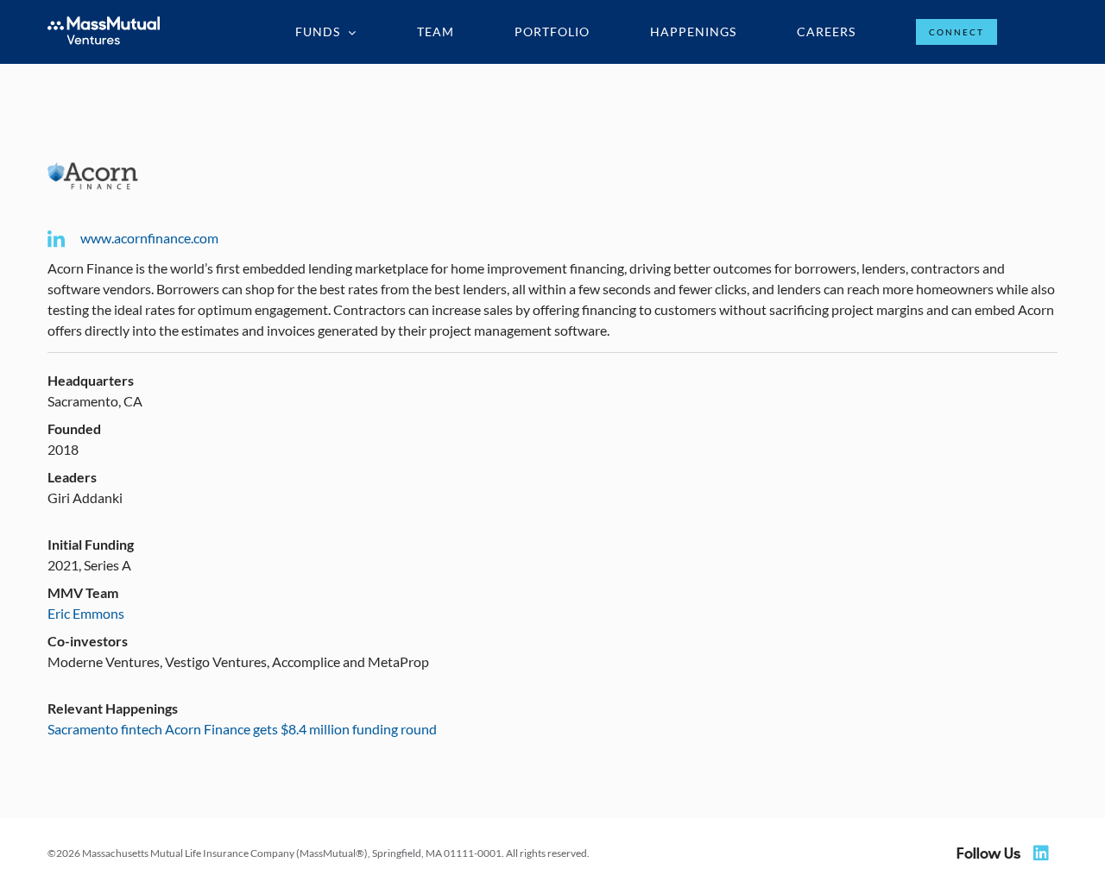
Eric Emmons (85, 613)
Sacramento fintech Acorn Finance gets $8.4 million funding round (242, 729)
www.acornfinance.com (149, 238)
